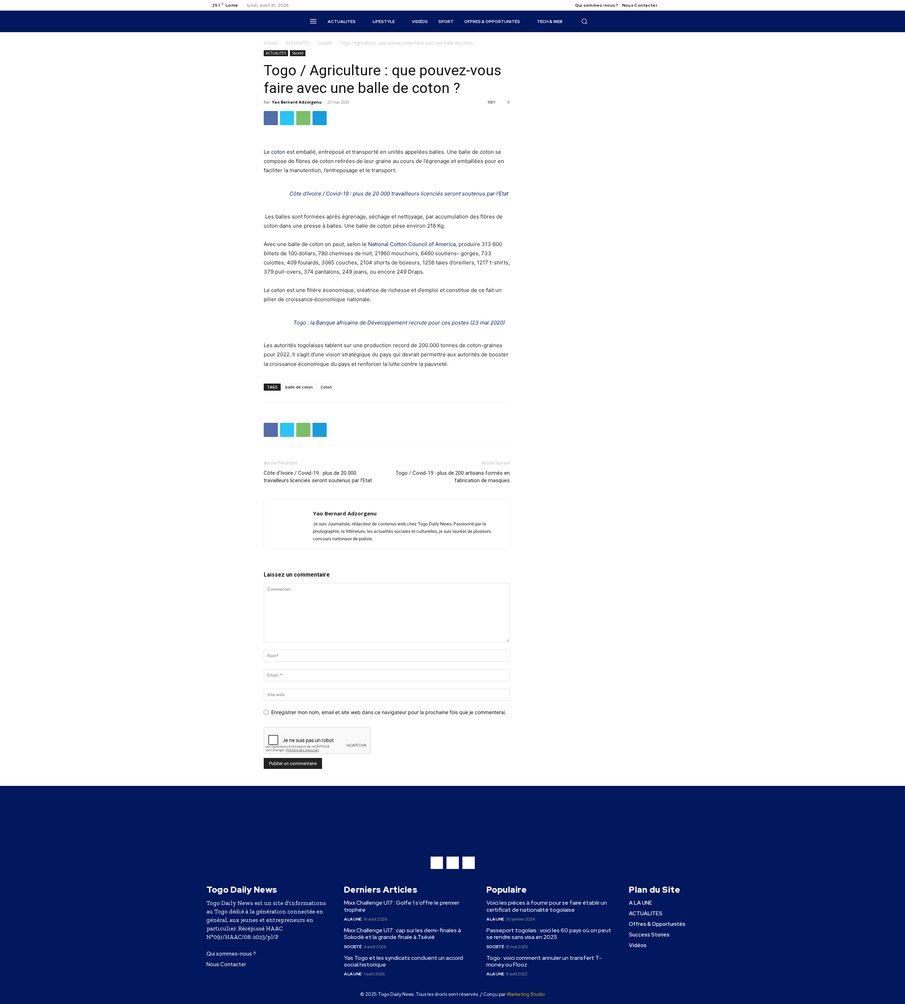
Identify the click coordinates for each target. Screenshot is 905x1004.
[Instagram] (677, 5)
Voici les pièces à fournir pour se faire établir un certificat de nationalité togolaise (546, 906)
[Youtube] (694, 5)
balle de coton (299, 387)
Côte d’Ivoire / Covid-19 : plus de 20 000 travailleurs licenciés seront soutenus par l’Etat (399, 193)
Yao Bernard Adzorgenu (297, 102)
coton (278, 151)
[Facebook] (669, 5)
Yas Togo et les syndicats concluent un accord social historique (403, 961)
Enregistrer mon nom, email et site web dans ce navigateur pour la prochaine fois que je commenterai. (388, 712)
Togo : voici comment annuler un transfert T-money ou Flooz (544, 961)
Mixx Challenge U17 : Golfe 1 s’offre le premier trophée (401, 906)
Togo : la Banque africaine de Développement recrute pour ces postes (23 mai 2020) (399, 322)
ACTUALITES (298, 43)
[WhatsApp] (303, 118)
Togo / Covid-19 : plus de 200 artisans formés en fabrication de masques (453, 477)
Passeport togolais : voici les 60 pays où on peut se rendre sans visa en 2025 (548, 934)
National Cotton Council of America (412, 244)
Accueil (271, 43)
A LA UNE (353, 919)
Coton (326, 387)
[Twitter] (686, 5)
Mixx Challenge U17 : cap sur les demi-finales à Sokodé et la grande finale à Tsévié (402, 934)
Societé (324, 43)
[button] (584, 21)
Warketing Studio (526, 994)
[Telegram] (320, 118)
